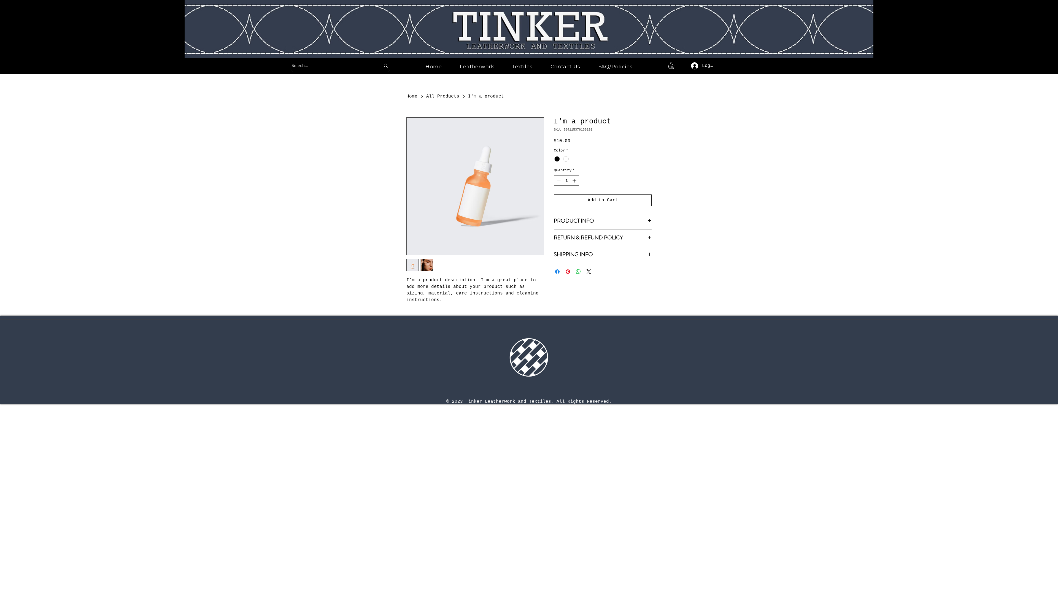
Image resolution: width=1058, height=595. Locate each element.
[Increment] (574, 180)
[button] (675, 65)
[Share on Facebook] (557, 271)
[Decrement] (558, 180)
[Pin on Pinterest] (568, 271)
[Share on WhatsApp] (578, 271)
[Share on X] (588, 271)
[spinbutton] (566, 180)
